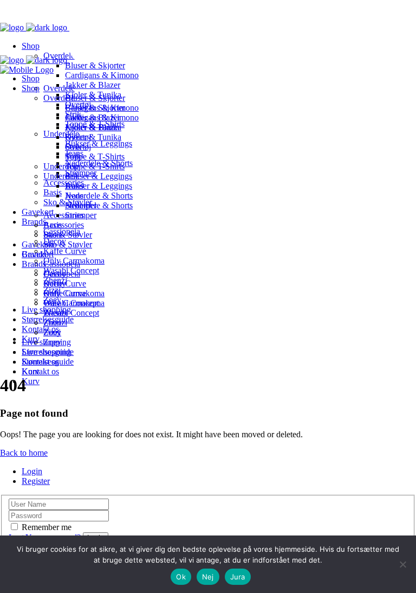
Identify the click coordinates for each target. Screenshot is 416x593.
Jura (237, 576)
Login (32, 471)
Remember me (47, 527)
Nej (208, 576)
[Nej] (402, 564)
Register (36, 481)
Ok (181, 576)
